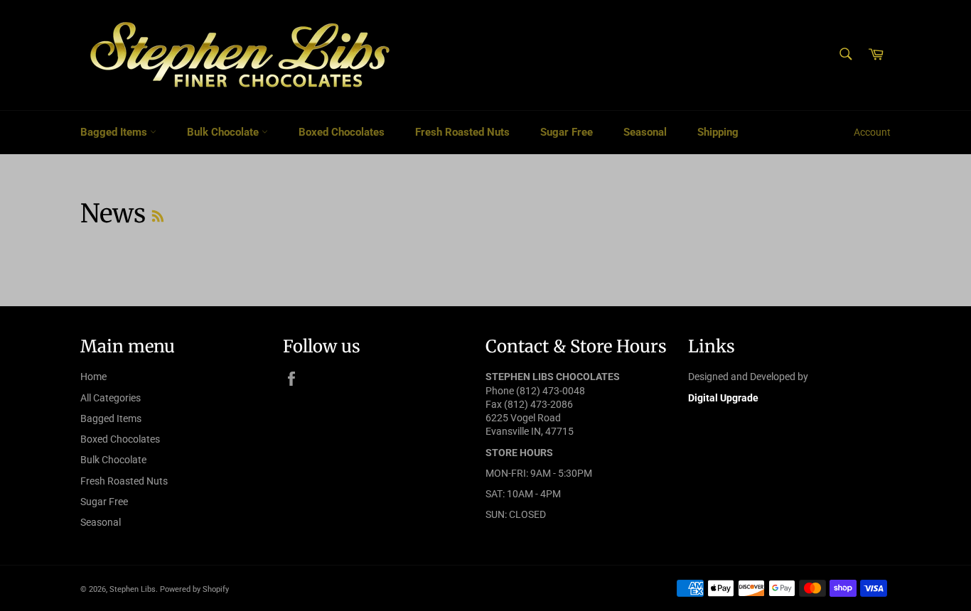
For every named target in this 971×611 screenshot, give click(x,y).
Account (872, 132)
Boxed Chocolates (342, 132)
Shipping (718, 132)
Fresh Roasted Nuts (462, 132)
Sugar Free (566, 132)
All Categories (110, 398)
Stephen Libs (132, 589)
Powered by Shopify (194, 589)
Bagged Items (115, 132)
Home (93, 376)
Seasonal (645, 132)
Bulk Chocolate (224, 132)
